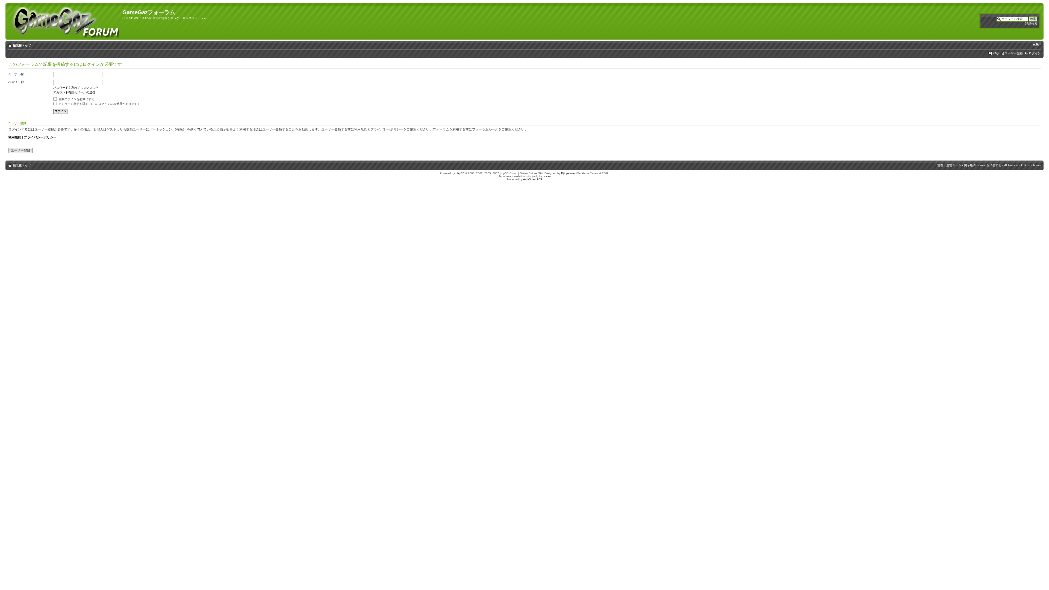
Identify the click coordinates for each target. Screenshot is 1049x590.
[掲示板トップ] (64, 21)
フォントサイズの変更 (1037, 44)
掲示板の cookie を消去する (982, 165)
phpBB (460, 173)
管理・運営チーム (949, 165)
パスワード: (16, 82)
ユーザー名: (16, 74)
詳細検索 (1031, 23)
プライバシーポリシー (40, 137)
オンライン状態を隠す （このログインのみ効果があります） (99, 103)
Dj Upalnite (568, 173)
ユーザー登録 (1014, 53)
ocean (547, 176)
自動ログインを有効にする (76, 99)
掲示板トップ (22, 45)
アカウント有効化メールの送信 (74, 92)
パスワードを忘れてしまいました (75, 87)
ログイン (1035, 53)
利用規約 (14, 137)
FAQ (996, 53)
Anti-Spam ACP (533, 179)
